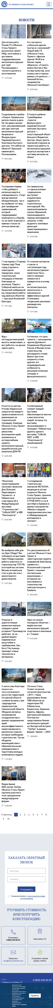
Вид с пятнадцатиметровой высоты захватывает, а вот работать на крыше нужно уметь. (13, 342)
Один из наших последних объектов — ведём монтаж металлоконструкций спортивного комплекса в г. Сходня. (39, 626)
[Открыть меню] (48, 4)
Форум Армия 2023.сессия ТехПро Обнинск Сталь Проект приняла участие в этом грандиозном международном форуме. (13, 792)
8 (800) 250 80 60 (42, 980)
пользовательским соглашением (32, 897)
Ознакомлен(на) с (28, 897)
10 (8, 818)
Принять (35, 995)
